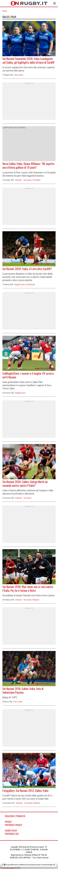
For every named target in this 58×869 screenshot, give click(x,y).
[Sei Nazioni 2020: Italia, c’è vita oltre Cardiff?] (29, 249)
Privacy (8, 821)
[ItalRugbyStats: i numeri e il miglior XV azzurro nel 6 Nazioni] (29, 353)
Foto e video (18, 75)
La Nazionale (30, 284)
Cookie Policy (11, 830)
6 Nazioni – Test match (23, 180)
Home (4, 10)
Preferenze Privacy (13, 825)
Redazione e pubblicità (15, 816)
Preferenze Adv (12, 833)
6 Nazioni (36, 599)
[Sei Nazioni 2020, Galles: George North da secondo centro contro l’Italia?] (29, 462)
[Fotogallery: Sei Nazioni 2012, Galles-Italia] (29, 771)
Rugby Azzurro (19, 284)
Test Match (36, 180)
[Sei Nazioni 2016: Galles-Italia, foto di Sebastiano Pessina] (29, 669)
